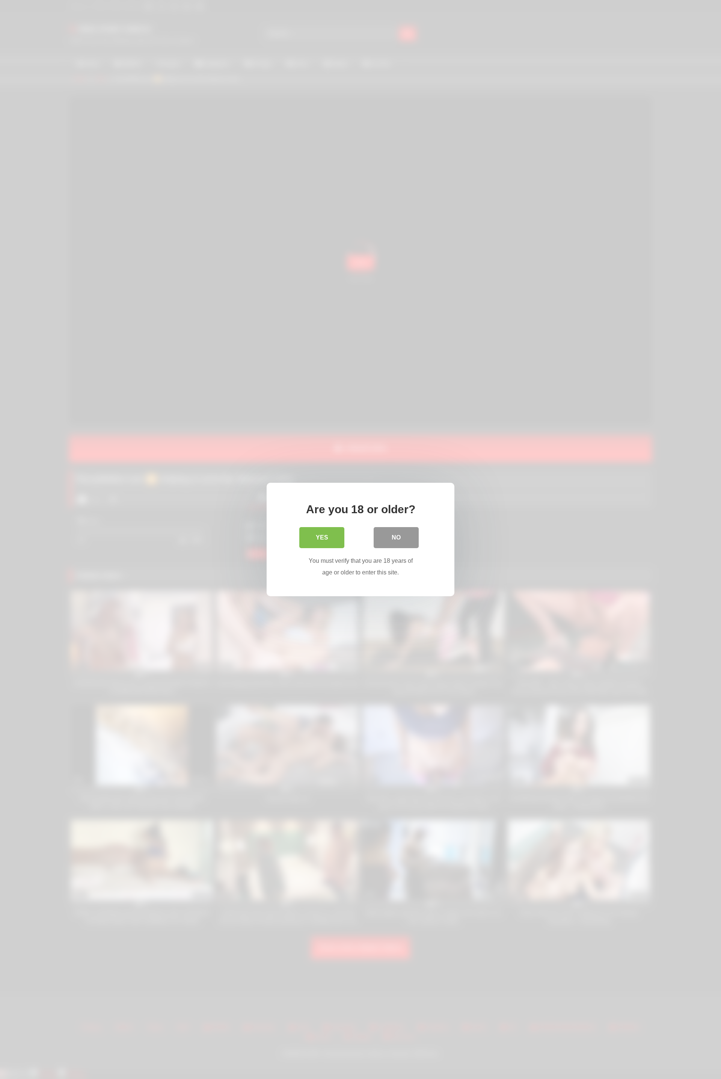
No (396, 537)
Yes (322, 537)
